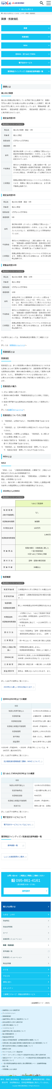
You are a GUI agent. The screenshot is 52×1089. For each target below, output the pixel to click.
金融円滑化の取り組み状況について (14, 1031)
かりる (5, 970)
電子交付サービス (25, 63)
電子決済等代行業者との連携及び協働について (17, 1046)
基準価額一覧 (13, 845)
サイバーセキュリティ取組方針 (12, 1052)
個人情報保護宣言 (8, 1034)
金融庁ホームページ (15, 410)
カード (5, 933)
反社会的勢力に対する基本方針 (12, 1022)
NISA (25, 45)
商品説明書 (7, 963)
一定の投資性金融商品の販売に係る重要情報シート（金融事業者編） (24, 1063)
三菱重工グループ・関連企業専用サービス (19, 994)
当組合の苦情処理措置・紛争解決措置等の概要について (20, 1040)
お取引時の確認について (10, 1025)
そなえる (6, 976)
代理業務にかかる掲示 (9, 1069)
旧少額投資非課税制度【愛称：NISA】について (22, 761)
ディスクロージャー (8, 1013)
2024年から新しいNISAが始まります (18, 687)
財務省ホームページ (17, 345)
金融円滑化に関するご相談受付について (15, 1019)
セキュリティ (8, 988)
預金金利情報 (7, 927)
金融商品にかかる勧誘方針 (11, 1010)
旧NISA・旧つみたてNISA (25, 54)
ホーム (2, 13)
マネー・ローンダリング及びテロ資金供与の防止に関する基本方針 (24, 1055)
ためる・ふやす (19, 13)
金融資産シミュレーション (12, 939)
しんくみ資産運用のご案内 (14, 857)
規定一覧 (5, 1066)
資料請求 (26, 891)
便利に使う (7, 982)
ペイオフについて (8, 1028)
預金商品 (6, 921)
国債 (25, 28)
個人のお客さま (8, 13)
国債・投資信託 (8, 945)
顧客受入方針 (6, 1049)
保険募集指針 (6, 1016)
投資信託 (25, 37)
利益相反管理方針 (8, 1037)
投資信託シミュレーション (12, 957)
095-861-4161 (28, 880)
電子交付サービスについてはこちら (17, 825)
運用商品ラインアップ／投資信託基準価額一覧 (25, 71)
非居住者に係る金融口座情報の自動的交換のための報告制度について (24, 1043)
